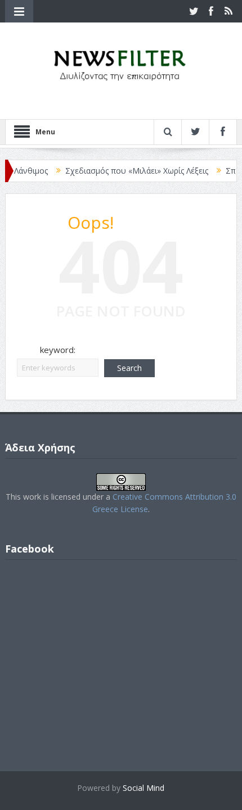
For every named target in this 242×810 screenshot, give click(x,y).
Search (129, 368)
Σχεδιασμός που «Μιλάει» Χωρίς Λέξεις (130, 170)
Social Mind (143, 787)
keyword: (57, 349)
